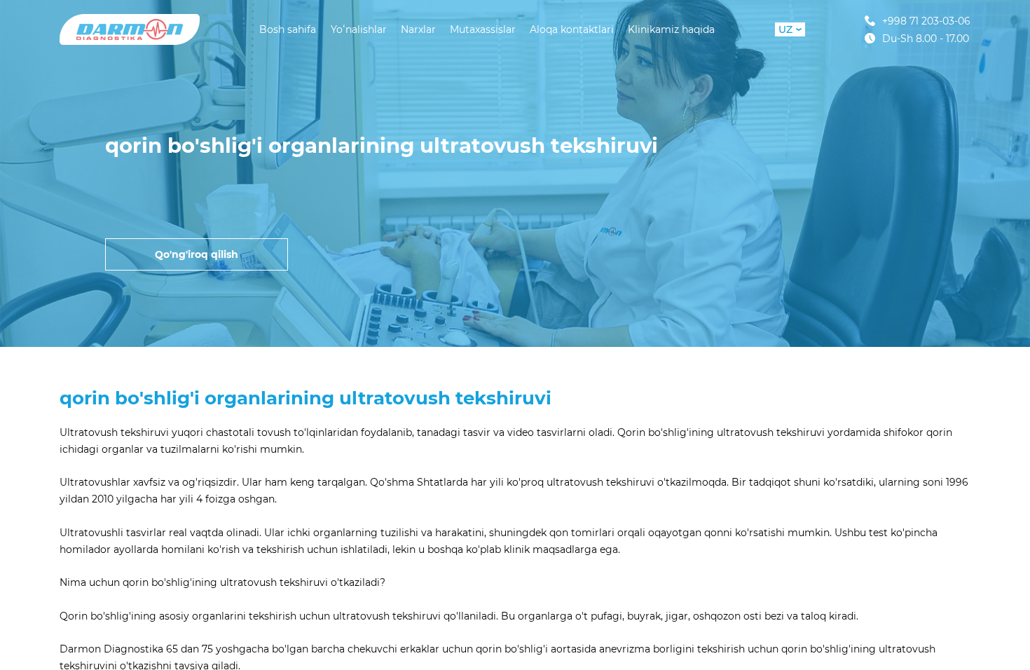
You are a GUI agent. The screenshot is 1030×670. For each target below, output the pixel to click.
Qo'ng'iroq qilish (196, 254)
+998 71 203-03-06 (926, 20)
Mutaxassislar (483, 29)
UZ (785, 29)
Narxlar (418, 29)
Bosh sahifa (287, 29)
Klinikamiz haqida (671, 29)
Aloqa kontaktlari (572, 29)
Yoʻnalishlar (359, 29)
